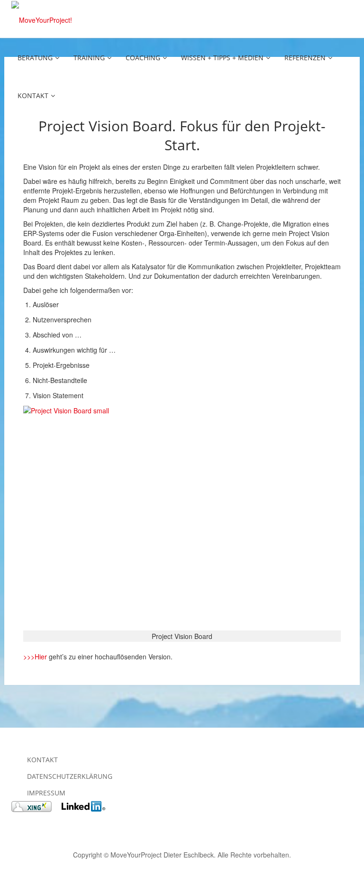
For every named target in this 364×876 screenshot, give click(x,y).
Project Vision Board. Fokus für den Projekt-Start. (182, 135)
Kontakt (33, 95)
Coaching (143, 57)
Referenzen (305, 57)
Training (89, 57)
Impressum (46, 792)
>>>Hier (35, 656)
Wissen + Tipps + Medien (222, 57)
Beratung (35, 57)
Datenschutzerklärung (69, 776)
